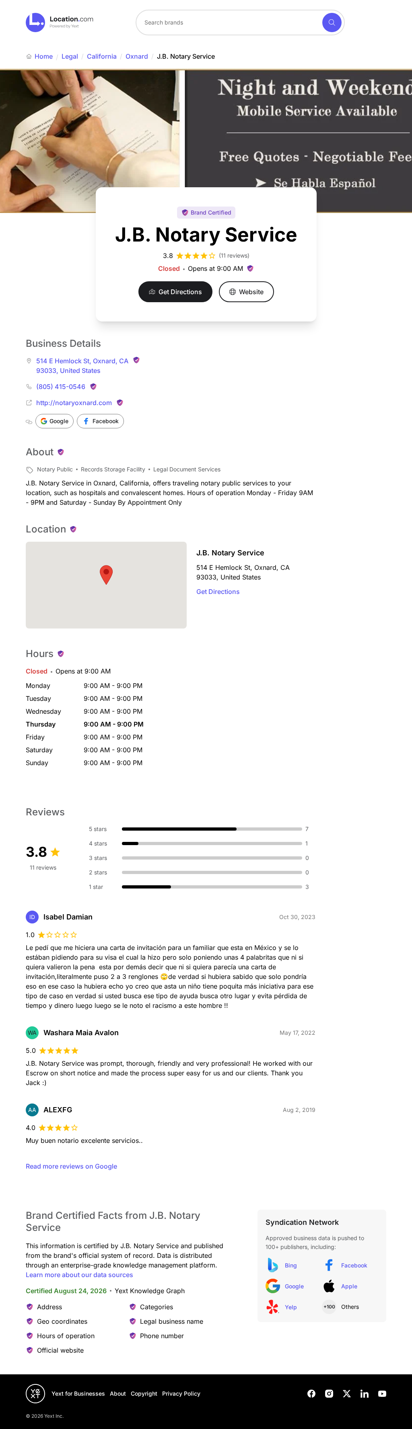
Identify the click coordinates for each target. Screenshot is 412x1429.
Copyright (144, 1393)
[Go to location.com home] (60, 22)
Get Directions (218, 592)
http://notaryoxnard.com (74, 403)
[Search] (332, 22)
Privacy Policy (181, 1393)
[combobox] (240, 22)
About (118, 1393)
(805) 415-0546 (60, 387)
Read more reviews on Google (71, 1166)
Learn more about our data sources (79, 1275)
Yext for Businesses (78, 1393)
